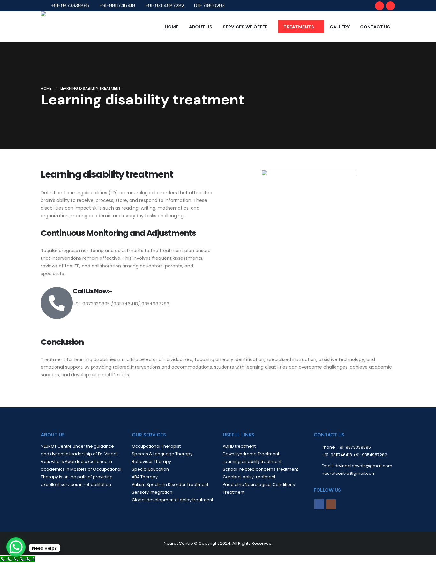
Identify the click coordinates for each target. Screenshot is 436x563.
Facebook (319, 504)
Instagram (331, 504)
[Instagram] (390, 5)
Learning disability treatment (252, 461)
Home (171, 27)
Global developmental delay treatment (172, 500)
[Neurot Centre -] (60, 26)
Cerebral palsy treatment (249, 477)
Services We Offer (245, 27)
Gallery (340, 27)
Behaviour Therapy (151, 461)
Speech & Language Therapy (162, 454)
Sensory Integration (152, 492)
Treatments (298, 27)
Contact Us (375, 27)
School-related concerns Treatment (260, 469)
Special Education (150, 469)
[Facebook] (379, 5)
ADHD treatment (239, 446)
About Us (200, 27)
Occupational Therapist (156, 446)
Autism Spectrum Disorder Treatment (170, 484)
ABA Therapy (145, 477)
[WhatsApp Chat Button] (16, 547)
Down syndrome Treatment (251, 454)
